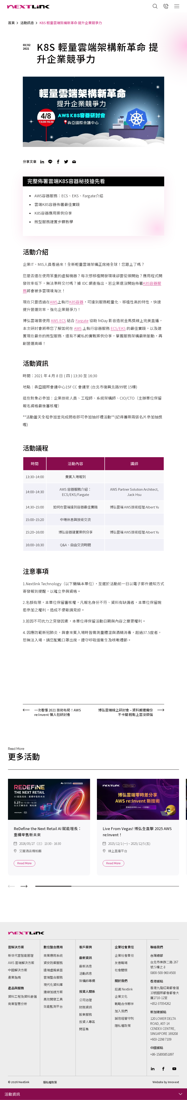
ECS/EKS (118, 328)
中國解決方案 (17, 970)
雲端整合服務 (53, 977)
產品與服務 (16, 988)
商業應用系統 (53, 955)
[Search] (155, 6)
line (50, 162)
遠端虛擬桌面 (53, 970)
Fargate (81, 320)
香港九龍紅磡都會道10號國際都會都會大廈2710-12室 (164, 992)
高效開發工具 (53, 999)
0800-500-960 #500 (163, 972)
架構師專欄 (87, 980)
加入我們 (121, 1011)
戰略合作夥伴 (124, 1003)
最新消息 (85, 966)
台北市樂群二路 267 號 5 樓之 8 (164, 964)
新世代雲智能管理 (21, 955)
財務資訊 (85, 1007)
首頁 (11, 23)
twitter (66, 162)
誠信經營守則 (124, 1018)
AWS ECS (58, 320)
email (74, 162)
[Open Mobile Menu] (176, 6)
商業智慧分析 (17, 1003)
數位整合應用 (53, 947)
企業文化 (121, 996)
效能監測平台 (53, 1006)
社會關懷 (121, 970)
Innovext (173, 1082)
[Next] (24, 885)
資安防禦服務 (53, 962)
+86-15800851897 (162, 1054)
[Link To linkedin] (152, 1069)
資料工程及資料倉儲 (22, 996)
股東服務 (85, 1014)
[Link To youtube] (174, 1069)
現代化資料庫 (53, 984)
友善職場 (121, 962)
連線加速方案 (53, 992)
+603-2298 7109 (160, 1039)
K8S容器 (76, 302)
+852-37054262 (160, 1003)
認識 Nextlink (124, 989)
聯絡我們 (156, 947)
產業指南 (14, 977)
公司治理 (85, 999)
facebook (58, 162)
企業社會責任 (124, 955)
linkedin (42, 162)
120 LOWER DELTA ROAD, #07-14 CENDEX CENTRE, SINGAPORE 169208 (164, 1026)
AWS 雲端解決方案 (21, 962)
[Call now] (166, 6)
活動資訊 (12, 1094)
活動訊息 (27, 23)
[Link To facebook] (163, 1069)
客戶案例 (85, 947)
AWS (53, 302)
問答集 (84, 1029)
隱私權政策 (123, 1025)
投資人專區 (87, 1021)
